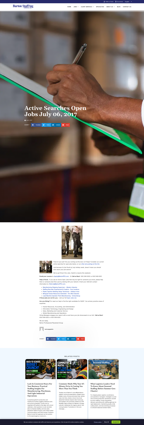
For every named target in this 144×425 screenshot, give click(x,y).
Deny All (106, 422)
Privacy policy (98, 422)
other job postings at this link (90, 264)
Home (69, 6)
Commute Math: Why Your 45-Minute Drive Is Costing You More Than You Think (72, 386)
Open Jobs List (71, 298)
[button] (36, 125)
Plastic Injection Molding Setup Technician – (61, 291)
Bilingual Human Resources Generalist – (61, 293)
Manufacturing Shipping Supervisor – (60, 287)
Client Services (86, 6)
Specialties (100, 6)
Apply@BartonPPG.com (61, 276)
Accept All (116, 422)
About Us (109, 6)
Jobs (75, 6)
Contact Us (127, 6)
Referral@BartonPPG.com (57, 284)
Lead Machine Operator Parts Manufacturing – (61, 296)
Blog (118, 6)
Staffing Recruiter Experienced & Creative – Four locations (61, 289)
